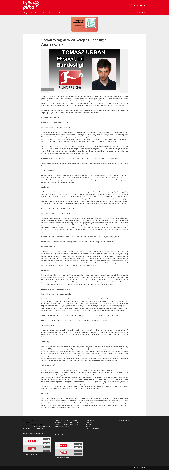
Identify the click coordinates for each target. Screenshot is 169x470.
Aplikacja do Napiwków (30, 420)
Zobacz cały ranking (31, 454)
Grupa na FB (52, 13)
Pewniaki (38, 13)
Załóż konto (46, 443)
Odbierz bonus (38, 441)
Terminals (26, 422)
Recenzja (46, 439)
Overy (44, 13)
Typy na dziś (28, 13)
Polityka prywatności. (124, 420)
